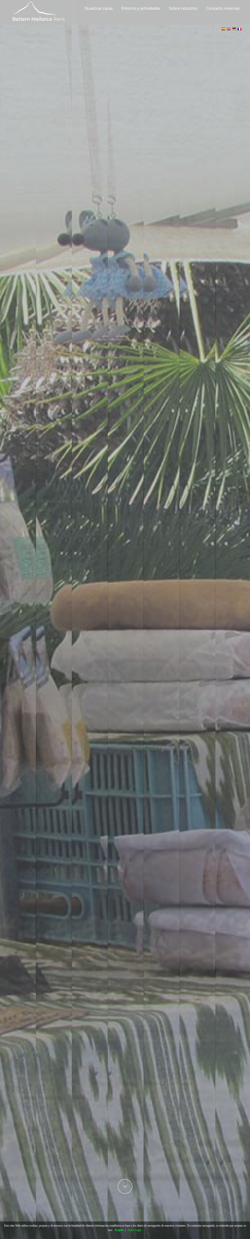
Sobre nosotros (183, 8)
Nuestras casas (99, 8)
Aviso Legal (134, 1230)
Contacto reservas (223, 8)
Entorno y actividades (140, 8)
